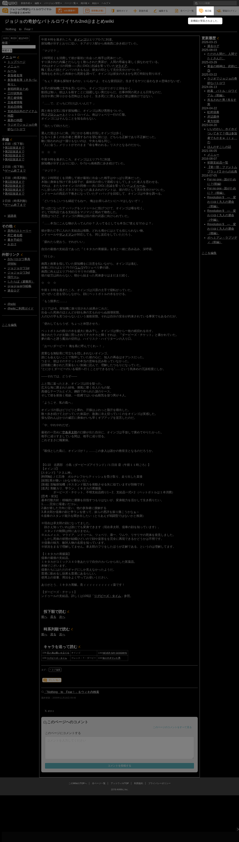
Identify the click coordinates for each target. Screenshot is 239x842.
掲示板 (208, 10)
